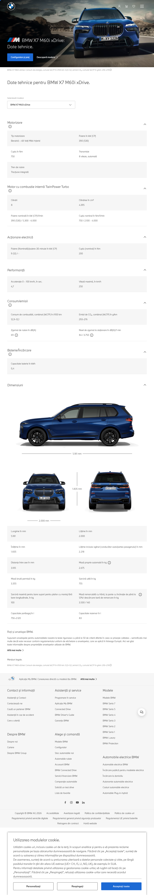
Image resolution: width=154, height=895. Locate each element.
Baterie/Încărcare (19, 350)
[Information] (110, 70)
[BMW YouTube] (77, 803)
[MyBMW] (119, 6)
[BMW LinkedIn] (83, 803)
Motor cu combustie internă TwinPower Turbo (38, 187)
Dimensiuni (15, 385)
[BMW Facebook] (65, 803)
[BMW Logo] (11, 6)
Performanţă (16, 270)
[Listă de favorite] (134, 6)
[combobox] (142, 712)
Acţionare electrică (20, 237)
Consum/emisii (17, 301)
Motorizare (14, 122)
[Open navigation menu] (142, 6)
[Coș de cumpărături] (126, 6)
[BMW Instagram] (71, 803)
